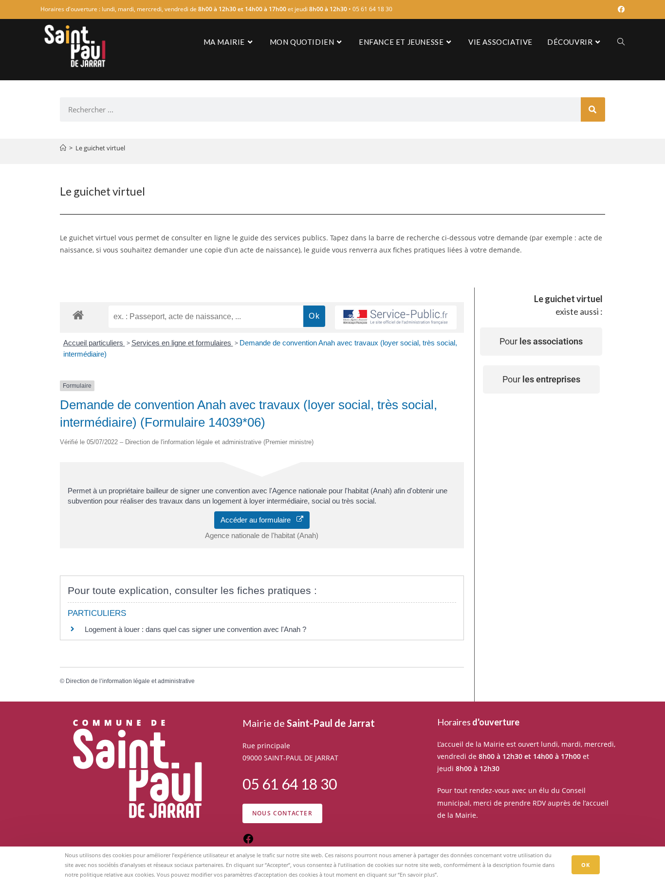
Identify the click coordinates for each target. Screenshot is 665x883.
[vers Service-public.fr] (396, 317)
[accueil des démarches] (78, 315)
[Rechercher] (593, 109)
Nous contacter (282, 813)
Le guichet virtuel (100, 148)
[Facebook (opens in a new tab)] (620, 9)
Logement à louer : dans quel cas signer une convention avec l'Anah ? (195, 629)
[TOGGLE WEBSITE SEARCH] (621, 42)
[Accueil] (63, 148)
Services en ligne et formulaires (182, 343)
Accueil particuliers (94, 343)
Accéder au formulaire (258, 520)
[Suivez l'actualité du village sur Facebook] (248, 842)
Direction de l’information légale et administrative (130, 681)
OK (585, 864)
